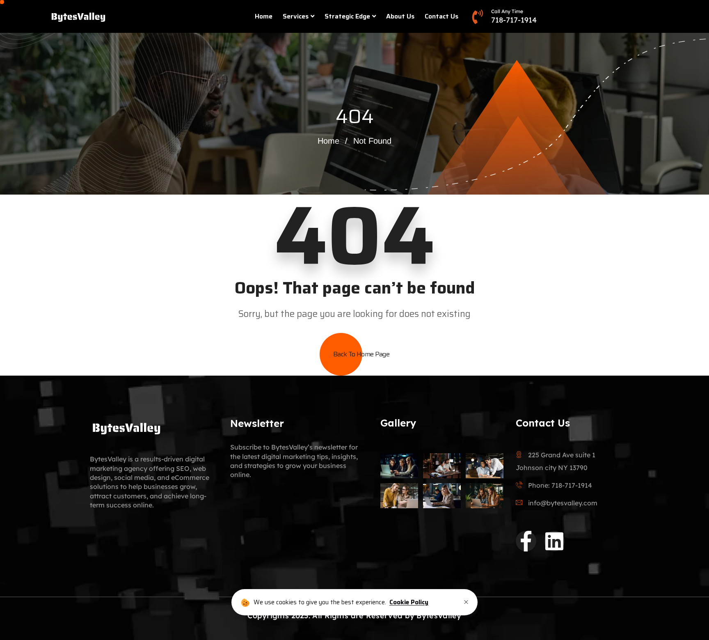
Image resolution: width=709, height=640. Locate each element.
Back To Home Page (361, 354)
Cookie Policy (408, 602)
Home (263, 16)
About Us (400, 16)
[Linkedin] (554, 541)
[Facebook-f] (526, 541)
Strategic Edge (347, 16)
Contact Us (441, 16)
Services (296, 16)
